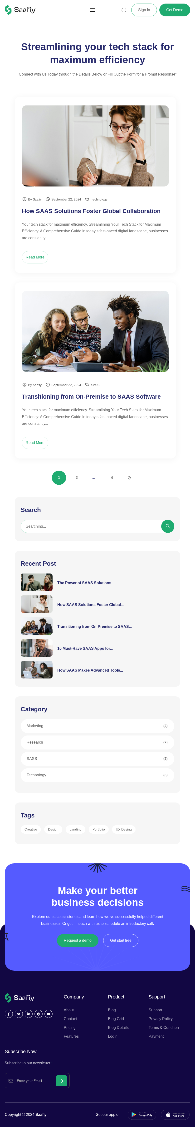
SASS (95, 385)
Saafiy (41, 1115)
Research (35, 742)
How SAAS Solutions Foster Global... (90, 605)
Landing (75, 829)
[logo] (20, 10)
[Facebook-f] (9, 1014)
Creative (30, 829)
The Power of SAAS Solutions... (85, 583)
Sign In (144, 10)
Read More (35, 257)
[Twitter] (19, 1014)
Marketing (35, 726)
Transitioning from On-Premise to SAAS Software (91, 396)
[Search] (167, 526)
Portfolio (99, 829)
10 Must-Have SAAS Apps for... (85, 648)
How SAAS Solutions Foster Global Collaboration (91, 211)
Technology (99, 199)
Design (53, 829)
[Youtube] (48, 1014)
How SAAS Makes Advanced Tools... (90, 670)
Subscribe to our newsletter (29, 1063)
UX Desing (124, 829)
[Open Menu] (92, 10)
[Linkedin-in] (29, 1014)
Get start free (121, 940)
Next (129, 478)
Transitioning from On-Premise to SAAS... (94, 627)
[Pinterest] (38, 1014)
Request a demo (78, 940)
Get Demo (174, 10)
